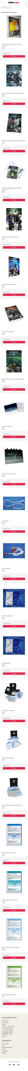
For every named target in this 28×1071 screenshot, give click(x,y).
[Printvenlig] (26, 6)
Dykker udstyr (5, 1043)
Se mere (4, 1053)
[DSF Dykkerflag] (14, 647)
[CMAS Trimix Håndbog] (14, 316)
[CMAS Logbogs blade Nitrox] (14, 979)
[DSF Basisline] (14, 505)
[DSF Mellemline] (14, 553)
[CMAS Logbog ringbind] (14, 742)
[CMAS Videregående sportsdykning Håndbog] (14, 125)
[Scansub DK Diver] (14, 2)
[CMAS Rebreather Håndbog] (14, 269)
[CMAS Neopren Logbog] (14, 695)
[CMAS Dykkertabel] (14, 411)
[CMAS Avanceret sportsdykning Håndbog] (14, 78)
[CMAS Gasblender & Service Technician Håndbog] (14, 29)
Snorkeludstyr (5, 1051)
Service (3, 1049)
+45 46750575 (10, 1026)
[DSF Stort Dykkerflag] (14, 600)
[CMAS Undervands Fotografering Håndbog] (14, 363)
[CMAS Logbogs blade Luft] (14, 837)
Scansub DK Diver (14, 1061)
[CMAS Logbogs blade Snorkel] (14, 884)
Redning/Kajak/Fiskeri (7, 1047)
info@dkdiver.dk (9, 1028)
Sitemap (4, 1036)
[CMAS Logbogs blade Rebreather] (14, 932)
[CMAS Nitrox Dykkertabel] (14, 458)
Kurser (3, 1045)
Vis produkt (14, 56)
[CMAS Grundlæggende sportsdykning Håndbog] (14, 172)
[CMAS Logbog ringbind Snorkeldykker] (14, 789)
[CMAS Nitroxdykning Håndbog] (14, 221)
